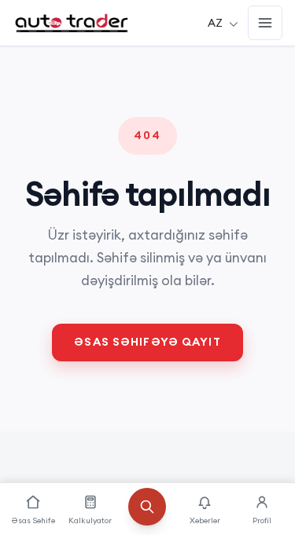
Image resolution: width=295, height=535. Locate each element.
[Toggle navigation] (265, 22)
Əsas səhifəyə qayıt (147, 342)
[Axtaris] (147, 516)
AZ (215, 23)
